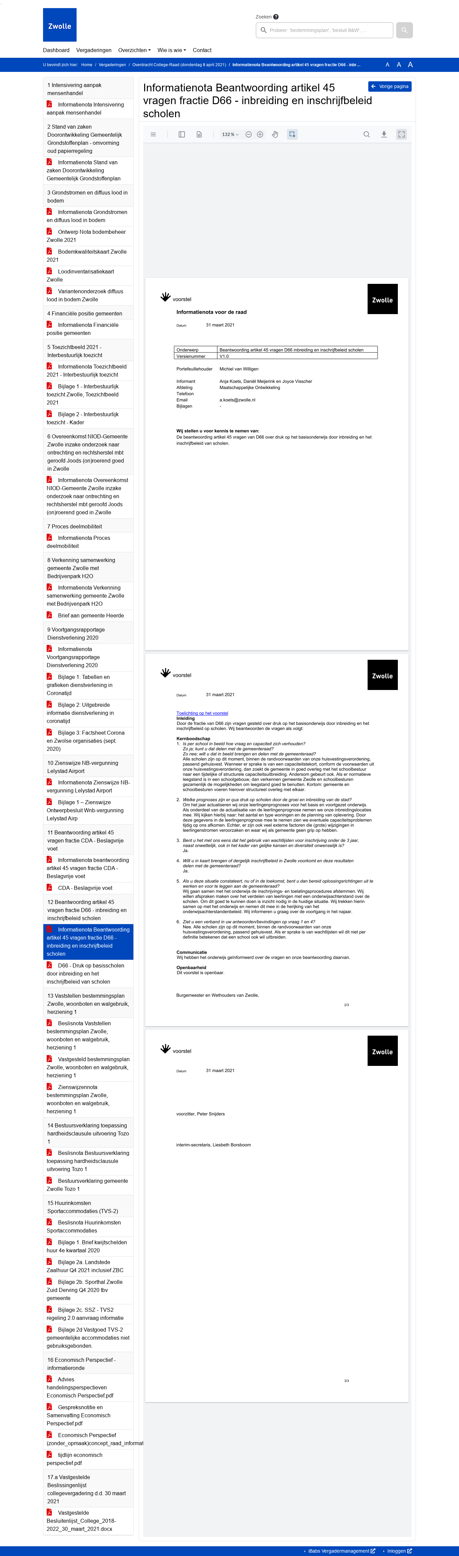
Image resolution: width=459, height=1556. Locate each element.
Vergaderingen (94, 50)
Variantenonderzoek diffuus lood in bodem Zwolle (85, 295)
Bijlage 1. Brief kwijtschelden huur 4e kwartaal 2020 (87, 1246)
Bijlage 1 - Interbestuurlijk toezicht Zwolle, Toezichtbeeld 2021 (83, 394)
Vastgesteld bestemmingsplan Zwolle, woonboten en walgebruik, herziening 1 (88, 1067)
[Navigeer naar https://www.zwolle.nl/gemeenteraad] (60, 25)
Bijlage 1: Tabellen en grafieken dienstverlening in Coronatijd (80, 685)
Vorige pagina (393, 86)
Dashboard (56, 50)
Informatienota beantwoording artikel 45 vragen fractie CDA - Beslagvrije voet (88, 868)
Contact (202, 50)
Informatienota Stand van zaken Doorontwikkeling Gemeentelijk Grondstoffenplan (84, 170)
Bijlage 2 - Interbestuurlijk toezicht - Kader (83, 418)
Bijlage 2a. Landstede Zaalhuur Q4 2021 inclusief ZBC (85, 1266)
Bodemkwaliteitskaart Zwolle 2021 (87, 256)
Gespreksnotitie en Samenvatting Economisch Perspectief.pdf (79, 1415)
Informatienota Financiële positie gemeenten (83, 329)
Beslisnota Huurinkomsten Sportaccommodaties (84, 1227)
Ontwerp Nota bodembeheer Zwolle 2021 (86, 236)
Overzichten (132, 50)
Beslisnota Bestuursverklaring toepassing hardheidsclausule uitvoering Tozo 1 (88, 1161)
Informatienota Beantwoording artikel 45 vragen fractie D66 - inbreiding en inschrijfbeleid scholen (88, 942)
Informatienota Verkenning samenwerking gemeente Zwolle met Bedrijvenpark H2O (85, 596)
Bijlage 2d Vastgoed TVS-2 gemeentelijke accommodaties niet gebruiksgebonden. (88, 1338)
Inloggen (396, 1551)
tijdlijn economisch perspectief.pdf (74, 1459)
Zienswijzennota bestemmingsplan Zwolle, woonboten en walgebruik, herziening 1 (78, 1099)
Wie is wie (170, 50)
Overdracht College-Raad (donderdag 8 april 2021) (179, 64)
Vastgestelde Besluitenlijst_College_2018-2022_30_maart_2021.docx (81, 1521)
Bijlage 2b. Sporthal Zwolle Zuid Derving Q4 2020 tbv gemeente (85, 1290)
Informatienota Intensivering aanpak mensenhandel (85, 109)
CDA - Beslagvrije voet (84, 888)
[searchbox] (324, 30)
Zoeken (264, 16)
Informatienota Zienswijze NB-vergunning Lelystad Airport (88, 786)
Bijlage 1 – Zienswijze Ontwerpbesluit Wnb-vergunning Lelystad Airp (85, 810)
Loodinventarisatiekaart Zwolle (80, 276)
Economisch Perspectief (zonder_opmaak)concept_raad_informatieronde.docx (90, 1439)
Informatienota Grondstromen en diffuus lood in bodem (87, 216)
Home (86, 64)
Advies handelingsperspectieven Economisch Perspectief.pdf (80, 1387)
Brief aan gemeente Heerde (90, 615)
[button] (404, 30)
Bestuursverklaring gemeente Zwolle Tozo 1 (87, 1185)
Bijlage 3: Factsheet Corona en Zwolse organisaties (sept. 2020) (86, 741)
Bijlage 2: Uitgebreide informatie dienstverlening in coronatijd (80, 713)
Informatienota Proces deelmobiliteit (78, 542)
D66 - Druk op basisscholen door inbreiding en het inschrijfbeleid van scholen (85, 974)
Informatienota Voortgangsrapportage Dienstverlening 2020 (73, 657)
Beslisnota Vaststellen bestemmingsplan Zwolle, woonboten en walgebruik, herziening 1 (79, 1035)
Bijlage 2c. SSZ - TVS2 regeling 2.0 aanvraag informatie (85, 1314)
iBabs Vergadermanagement (339, 1551)
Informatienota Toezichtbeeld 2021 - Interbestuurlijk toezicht (87, 371)
